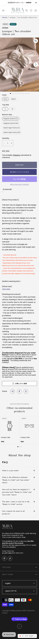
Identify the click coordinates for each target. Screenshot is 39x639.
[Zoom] (35, 41)
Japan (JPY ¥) (11, 591)
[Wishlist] (31, 10)
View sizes (6, 289)
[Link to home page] (7, 527)
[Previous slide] (3, 64)
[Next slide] (35, 64)
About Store (7, 574)
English (8, 583)
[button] (19, 172)
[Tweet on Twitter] (26, 391)
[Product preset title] (9, 426)
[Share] (12, 391)
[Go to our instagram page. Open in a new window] (4, 558)
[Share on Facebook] (19, 391)
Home (4, 17)
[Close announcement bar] (36, 2)
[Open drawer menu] (3, 10)
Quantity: (5, 138)
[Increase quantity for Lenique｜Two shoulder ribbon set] (11, 143)
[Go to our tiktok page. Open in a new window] (10, 558)
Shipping (16, 155)
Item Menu (6, 567)
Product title (5, 437)
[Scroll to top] (19, 626)
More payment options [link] (19, 184)
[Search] (26, 10)
